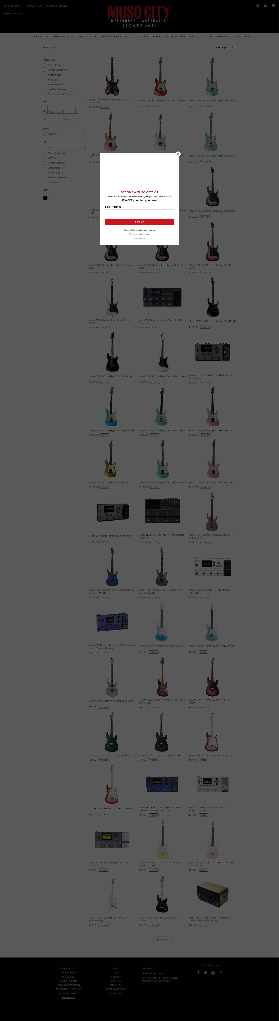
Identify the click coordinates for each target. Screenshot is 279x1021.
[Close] (178, 153)
